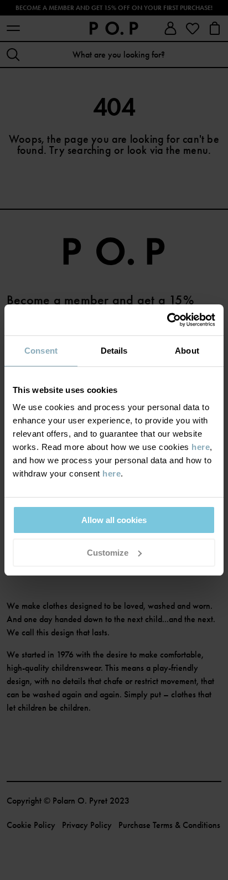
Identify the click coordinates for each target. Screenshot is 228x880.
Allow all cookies (114, 520)
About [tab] (187, 350)
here (200, 447)
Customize (107, 552)
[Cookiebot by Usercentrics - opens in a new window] (166, 320)
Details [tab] (114, 350)
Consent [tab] (41, 350)
